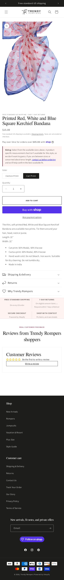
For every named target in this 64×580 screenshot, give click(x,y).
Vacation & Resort (14, 432)
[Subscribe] (50, 528)
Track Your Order (14, 487)
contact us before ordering (44, 159)
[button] (6, 12)
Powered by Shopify (42, 574)
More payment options (32, 217)
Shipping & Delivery (15, 466)
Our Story (10, 494)
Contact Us (11, 480)
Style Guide (11, 446)
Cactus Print (14, 176)
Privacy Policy (12, 501)
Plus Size (10, 439)
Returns (10, 473)
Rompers (10, 418)
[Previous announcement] (5, 3)
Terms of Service (13, 508)
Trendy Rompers (27, 574)
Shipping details (37, 134)
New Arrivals (12, 411)
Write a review (32, 363)
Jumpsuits (11, 425)
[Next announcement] (58, 3)
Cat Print (31, 176)
